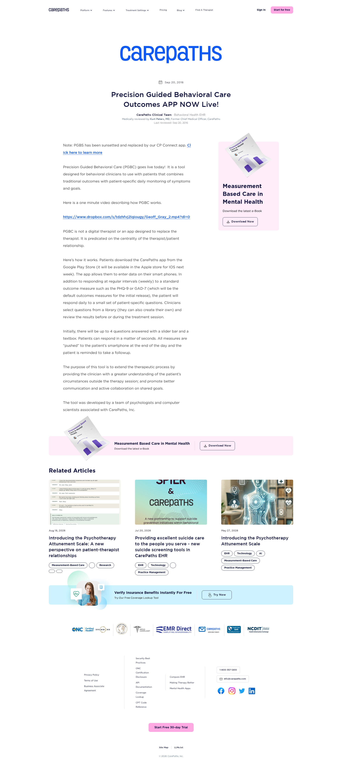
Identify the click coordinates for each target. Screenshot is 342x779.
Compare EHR (177, 677)
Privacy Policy (91, 675)
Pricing (163, 10)
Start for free (282, 10)
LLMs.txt (178, 747)
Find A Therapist (204, 10)
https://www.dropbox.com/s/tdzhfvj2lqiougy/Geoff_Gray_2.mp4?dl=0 (126, 217)
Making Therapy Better (182, 682)
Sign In (261, 10)
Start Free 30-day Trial (171, 727)
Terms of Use (91, 680)
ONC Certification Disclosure (142, 672)
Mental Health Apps (180, 688)
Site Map (163, 747)
